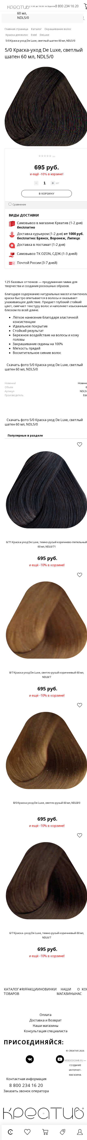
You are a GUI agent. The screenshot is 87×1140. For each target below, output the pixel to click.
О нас (78, 991)
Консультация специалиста (45, 1031)
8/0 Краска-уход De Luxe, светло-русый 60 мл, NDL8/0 (46, 803)
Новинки (48, 989)
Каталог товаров (11, 991)
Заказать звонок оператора (26, 1091)
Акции (34, 989)
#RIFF (23, 989)
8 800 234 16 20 (67, 6)
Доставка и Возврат (45, 1020)
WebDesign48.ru (73, 1060)
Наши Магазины (66, 991)
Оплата (45, 1015)
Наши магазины (45, 1025)
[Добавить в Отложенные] (79, 444)
